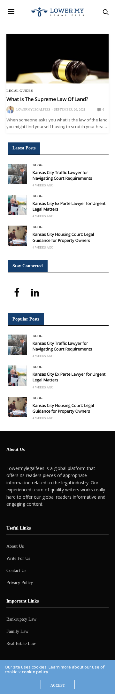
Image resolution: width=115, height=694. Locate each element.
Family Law (17, 631)
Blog (38, 165)
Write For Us (18, 558)
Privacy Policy (19, 582)
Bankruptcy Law (21, 619)
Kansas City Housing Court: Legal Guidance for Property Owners (63, 237)
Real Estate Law (21, 643)
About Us (15, 546)
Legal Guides (19, 90)
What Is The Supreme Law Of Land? (47, 99)
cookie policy (35, 672)
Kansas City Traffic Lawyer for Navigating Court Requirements (62, 175)
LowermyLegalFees (33, 109)
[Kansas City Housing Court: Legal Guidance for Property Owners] (17, 236)
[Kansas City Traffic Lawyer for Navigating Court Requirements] (17, 174)
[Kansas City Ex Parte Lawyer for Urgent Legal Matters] (17, 205)
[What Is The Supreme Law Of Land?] (57, 58)
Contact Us (16, 570)
